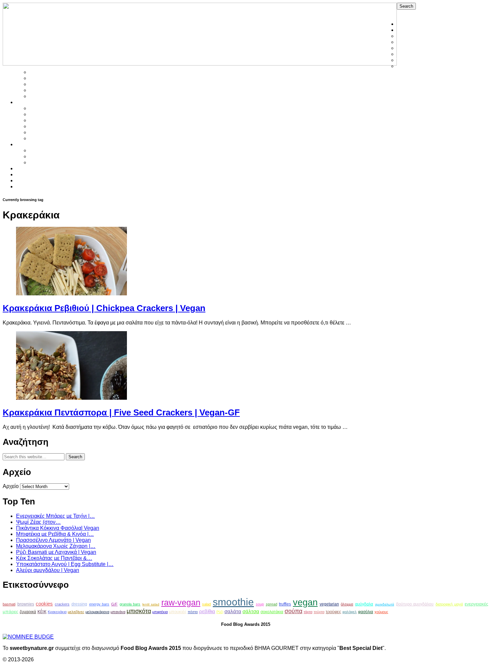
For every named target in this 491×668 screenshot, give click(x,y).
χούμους (381, 612)
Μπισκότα (41, 126)
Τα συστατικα (31, 168)
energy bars (99, 604)
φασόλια (365, 611)
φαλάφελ (349, 612)
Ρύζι (219, 612)
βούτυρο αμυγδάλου (415, 604)
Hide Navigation (458, 12)
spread (271, 604)
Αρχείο (11, 486)
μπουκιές (177, 611)
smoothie (233, 601)
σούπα (293, 611)
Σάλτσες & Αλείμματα (54, 72)
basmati (9, 604)
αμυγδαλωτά (384, 604)
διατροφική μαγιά (449, 604)
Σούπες (38, 84)
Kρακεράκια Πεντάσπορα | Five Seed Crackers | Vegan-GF (121, 412)
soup (260, 604)
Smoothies (42, 150)
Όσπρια (406, 60)
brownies (25, 604)
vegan (305, 602)
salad (206, 604)
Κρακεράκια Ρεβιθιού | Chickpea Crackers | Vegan (104, 308)
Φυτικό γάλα (43, 156)
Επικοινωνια (31, 186)
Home (404, 24)
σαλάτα (232, 611)
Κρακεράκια (57, 612)
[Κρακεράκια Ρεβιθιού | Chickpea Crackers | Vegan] (71, 293)
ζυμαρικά (28, 611)
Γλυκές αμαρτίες (48, 108)
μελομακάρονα (97, 612)
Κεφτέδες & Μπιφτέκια (423, 48)
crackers (62, 604)
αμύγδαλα (364, 604)
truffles (285, 604)
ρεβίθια (207, 611)
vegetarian (329, 604)
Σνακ (35, 78)
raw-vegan (180, 602)
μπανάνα (118, 612)
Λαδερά (406, 54)
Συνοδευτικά (44, 90)
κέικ (41, 611)
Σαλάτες (406, 66)
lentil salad (150, 604)
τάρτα (308, 612)
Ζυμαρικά (408, 42)
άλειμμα (347, 604)
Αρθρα (24, 180)
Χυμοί (36, 162)
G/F (114, 604)
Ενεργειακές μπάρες (53, 114)
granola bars (130, 604)
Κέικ (34, 120)
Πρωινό (38, 138)
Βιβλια (23, 174)
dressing (79, 604)
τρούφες (333, 611)
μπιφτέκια (160, 612)
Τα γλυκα (26, 102)
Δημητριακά (411, 36)
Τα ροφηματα (31, 144)
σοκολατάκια (272, 611)
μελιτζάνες (76, 612)
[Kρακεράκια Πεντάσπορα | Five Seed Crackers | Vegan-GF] (71, 398)
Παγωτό (38, 132)
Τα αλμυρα (409, 30)
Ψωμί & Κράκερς (49, 96)
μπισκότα (139, 611)
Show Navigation (417, 12)
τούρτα (319, 612)
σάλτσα (250, 611)
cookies (44, 603)
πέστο (193, 612)
